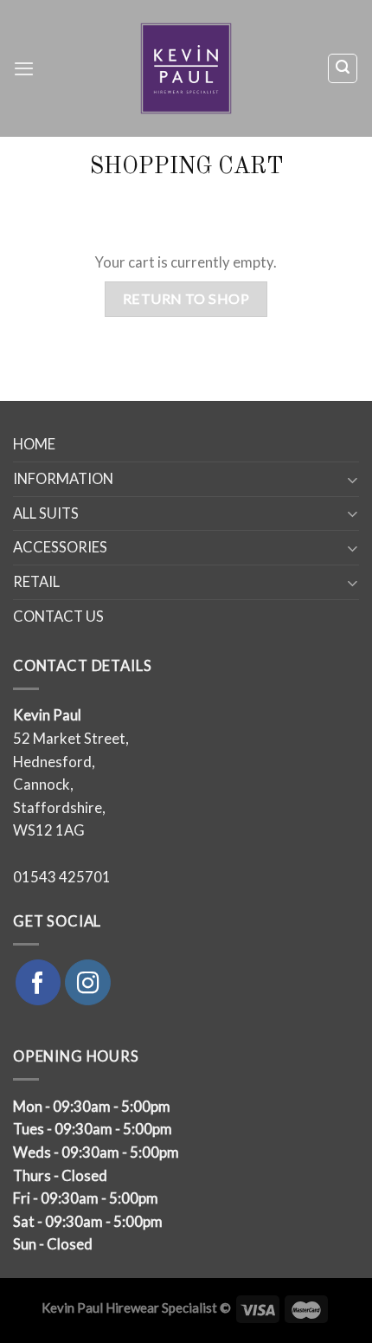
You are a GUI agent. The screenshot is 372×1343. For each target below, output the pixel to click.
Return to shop (186, 298)
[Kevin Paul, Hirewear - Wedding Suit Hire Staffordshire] (186, 68)
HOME (34, 444)
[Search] (342, 68)
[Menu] (24, 68)
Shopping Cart (186, 167)
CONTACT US (58, 616)
